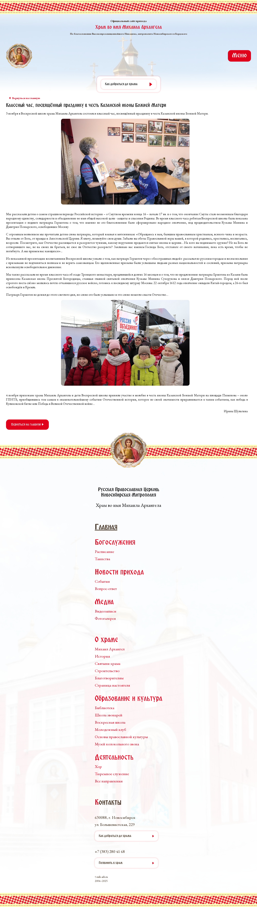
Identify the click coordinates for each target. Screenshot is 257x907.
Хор (98, 766)
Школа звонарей (108, 715)
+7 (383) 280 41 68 (110, 851)
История (102, 656)
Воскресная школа (110, 722)
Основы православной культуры (121, 736)
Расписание (104, 551)
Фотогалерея (105, 618)
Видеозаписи (105, 611)
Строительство (107, 670)
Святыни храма (107, 663)
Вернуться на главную (26, 424)
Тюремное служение (112, 773)
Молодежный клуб (110, 729)
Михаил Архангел (109, 649)
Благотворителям (109, 678)
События (102, 581)
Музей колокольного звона (117, 744)
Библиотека (104, 707)
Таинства (102, 558)
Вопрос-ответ (106, 588)
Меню (239, 56)
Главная (106, 527)
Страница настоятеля (112, 685)
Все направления (108, 781)
